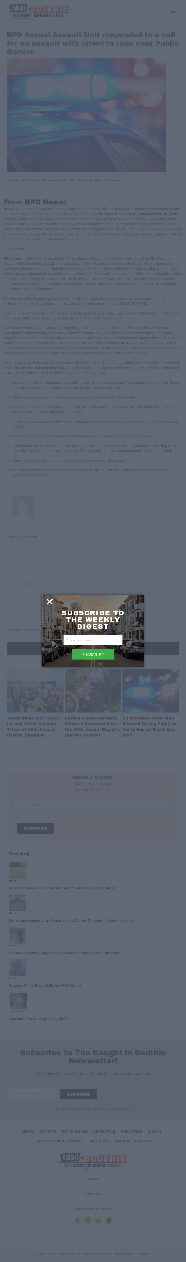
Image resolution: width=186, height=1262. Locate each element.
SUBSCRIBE (93, 654)
